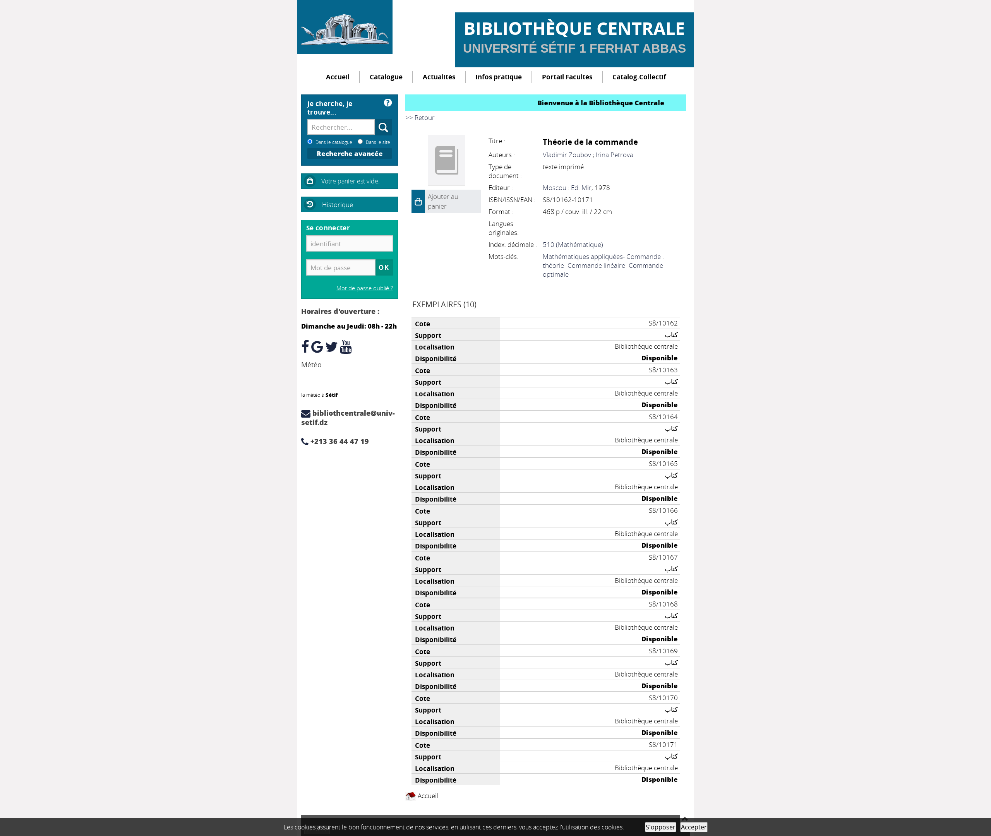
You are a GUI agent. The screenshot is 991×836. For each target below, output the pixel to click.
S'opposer (661, 827)
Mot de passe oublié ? (364, 288)
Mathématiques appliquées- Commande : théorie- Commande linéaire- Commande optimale (603, 265)
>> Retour (420, 117)
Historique (337, 204)
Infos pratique (498, 76)
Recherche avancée (350, 153)
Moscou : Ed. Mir (567, 187)
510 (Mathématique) (573, 244)
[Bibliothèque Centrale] (345, 27)
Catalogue (386, 76)
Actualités (439, 76)
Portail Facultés (567, 76)
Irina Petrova (614, 154)
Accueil (338, 76)
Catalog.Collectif (639, 76)
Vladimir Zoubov (567, 154)
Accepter (694, 827)
